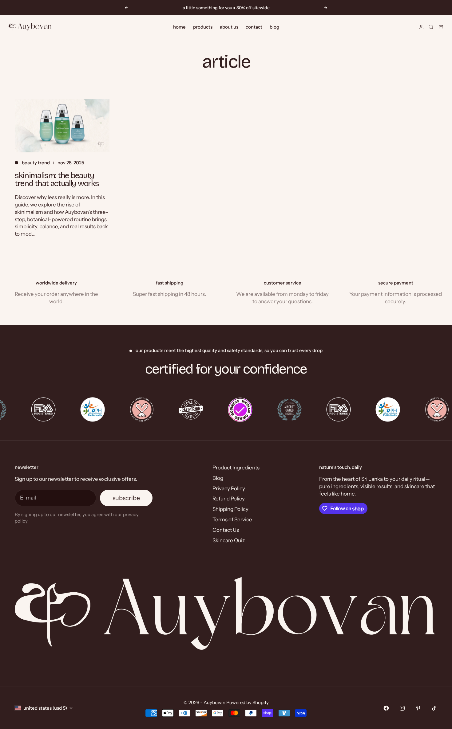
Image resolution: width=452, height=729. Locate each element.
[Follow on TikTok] (434, 708)
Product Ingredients (236, 467)
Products (202, 27)
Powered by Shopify (247, 702)
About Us (229, 27)
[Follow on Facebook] (386, 708)
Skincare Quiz (228, 540)
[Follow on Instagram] (402, 708)
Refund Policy (228, 499)
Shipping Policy (230, 509)
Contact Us (225, 530)
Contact (254, 27)
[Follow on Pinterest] (418, 708)
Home (179, 27)
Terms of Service (232, 519)
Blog (274, 27)
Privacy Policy (228, 488)
